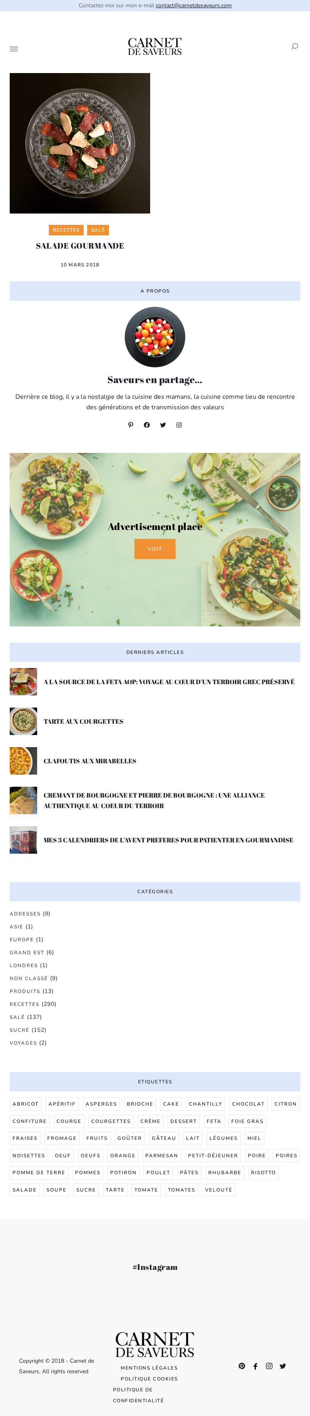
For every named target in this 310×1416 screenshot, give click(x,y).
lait (193, 1138)
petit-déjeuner (213, 1155)
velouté (218, 1190)
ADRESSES (25, 914)
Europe (22, 939)
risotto (263, 1172)
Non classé (29, 978)
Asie (16, 927)
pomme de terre (39, 1172)
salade (25, 1190)
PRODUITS (25, 991)
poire (257, 1155)
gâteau (164, 1138)
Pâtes (189, 1172)
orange (123, 1155)
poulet (158, 1172)
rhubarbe (224, 1172)
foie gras (247, 1121)
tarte (115, 1190)
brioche (140, 1104)
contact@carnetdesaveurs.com (194, 5)
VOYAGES (23, 1043)
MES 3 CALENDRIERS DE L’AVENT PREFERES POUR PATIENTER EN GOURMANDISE (168, 840)
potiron (123, 1172)
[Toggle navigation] (14, 49)
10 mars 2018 (80, 265)
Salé (17, 1017)
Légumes (223, 1138)
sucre (86, 1190)
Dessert (183, 1121)
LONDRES (24, 965)
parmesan (161, 1155)
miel (254, 1138)
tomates (181, 1190)
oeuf (63, 1155)
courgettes (111, 1121)
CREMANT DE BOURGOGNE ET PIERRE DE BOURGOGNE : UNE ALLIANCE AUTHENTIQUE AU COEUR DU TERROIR (154, 800)
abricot (26, 1104)
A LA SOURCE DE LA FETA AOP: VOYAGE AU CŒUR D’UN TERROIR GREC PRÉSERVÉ (169, 681)
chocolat (248, 1104)
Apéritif (62, 1104)
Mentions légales (149, 1368)
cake (171, 1104)
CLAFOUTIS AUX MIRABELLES (90, 760)
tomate (146, 1190)
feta (214, 1121)
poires (286, 1155)
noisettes (29, 1155)
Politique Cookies (149, 1379)
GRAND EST (27, 952)
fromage (62, 1138)
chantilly (205, 1104)
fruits (97, 1138)
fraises (25, 1138)
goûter (129, 1138)
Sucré (19, 1030)
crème (150, 1121)
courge (69, 1121)
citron (285, 1104)
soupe (56, 1190)
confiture (30, 1121)
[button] (292, 46)
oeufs (91, 1155)
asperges (101, 1104)
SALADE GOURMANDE (80, 245)
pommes (88, 1172)
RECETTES (25, 1004)
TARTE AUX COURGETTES (84, 721)
